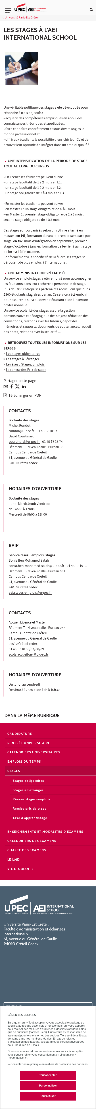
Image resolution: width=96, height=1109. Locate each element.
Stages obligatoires (28, 781)
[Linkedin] (24, 387)
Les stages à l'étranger (22, 359)
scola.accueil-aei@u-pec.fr (28, 655)
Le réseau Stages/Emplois (25, 365)
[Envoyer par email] (6, 387)
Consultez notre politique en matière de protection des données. (49, 1064)
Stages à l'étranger (28, 790)
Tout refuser (48, 1096)
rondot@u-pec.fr (21, 431)
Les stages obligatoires (23, 354)
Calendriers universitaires (33, 752)
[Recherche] (93, 6)
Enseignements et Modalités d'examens (45, 832)
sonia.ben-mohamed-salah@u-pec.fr (36, 566)
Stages (13, 771)
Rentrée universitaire (28, 743)
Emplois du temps (24, 762)
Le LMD (13, 859)
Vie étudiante (20, 869)
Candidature (19, 734)
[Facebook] (11, 387)
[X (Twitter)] (17, 387)
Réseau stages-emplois (31, 799)
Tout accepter (48, 1075)
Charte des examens (26, 850)
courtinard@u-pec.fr (24, 442)
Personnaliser (48, 1085)
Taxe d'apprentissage (30, 818)
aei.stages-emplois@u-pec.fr (30, 593)
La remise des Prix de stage (26, 370)
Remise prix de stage (29, 808)
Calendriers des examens (31, 841)
